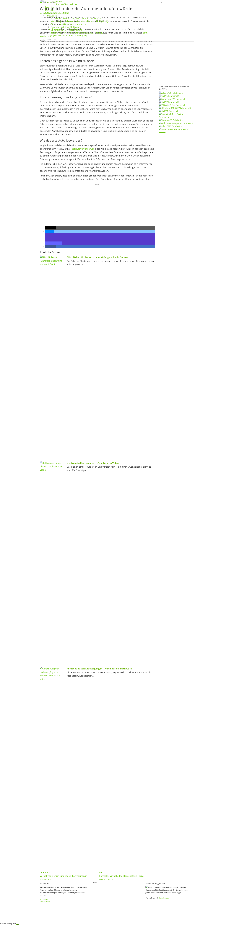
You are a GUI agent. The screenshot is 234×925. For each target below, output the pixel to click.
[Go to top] (17, 924)
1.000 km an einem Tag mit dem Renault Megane (76, 18)
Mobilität (49, 7)
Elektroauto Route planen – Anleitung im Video (93, 462)
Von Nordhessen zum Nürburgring (69, 35)
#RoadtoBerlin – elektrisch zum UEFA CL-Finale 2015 (78, 32)
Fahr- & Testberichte (66, 4)
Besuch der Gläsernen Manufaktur (69, 24)
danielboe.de (164, 898)
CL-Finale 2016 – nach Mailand (66, 29)
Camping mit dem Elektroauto (66, 27)
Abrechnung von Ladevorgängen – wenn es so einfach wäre (99, 668)
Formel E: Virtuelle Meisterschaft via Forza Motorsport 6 (121, 876)
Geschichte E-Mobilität (57, 12)
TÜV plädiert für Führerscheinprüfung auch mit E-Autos (97, 257)
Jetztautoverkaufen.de (83, 148)
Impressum (44, 899)
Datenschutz (45, 902)
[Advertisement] (97, 204)
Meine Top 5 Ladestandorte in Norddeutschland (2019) (79, 21)
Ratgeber (50, 9)
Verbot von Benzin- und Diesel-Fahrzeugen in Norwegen (63, 876)
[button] (50, 227)
